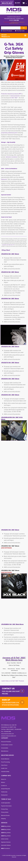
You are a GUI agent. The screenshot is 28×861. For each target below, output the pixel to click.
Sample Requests (5, 789)
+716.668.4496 (7, 731)
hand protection (15, 96)
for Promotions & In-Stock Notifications (10, 703)
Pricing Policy (4, 809)
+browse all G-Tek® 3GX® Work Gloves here (14, 659)
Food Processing (5, 762)
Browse (5, 36)
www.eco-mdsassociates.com (8, 736)
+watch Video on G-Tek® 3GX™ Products (12, 681)
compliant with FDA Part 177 (8, 245)
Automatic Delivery (6, 845)
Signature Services (5, 842)
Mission (3, 782)
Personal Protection (6, 742)
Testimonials (4, 792)
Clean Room (4, 765)
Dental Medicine (5, 759)
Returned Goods (5, 815)
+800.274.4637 (10, 729)
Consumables (4, 748)
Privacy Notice (4, 812)
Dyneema (4, 179)
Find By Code (20, 31)
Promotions (5, 848)
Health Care (4, 768)
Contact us (8, 688)
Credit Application (5, 803)
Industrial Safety (5, 771)
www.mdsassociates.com (7, 734)
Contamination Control (7, 745)
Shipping (3, 818)
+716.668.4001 (17, 729)
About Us (3, 779)
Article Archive (4, 839)
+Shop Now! (5, 250)
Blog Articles (6, 826)
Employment (4, 795)
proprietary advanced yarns (9, 133)
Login (18, 3)
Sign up (6, 699)
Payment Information (6, 806)
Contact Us (4, 785)
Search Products (7, 31)
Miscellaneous (4, 751)
